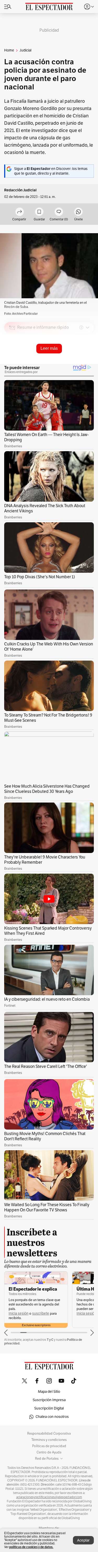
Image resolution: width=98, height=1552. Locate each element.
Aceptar (83, 1540)
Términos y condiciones (49, 1440)
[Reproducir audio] (12, 357)
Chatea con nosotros (52, 1416)
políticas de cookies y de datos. (31, 1547)
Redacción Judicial (20, 190)
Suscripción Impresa (49, 1400)
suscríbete (40, 1313)
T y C (50, 1340)
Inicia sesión (18, 1313)
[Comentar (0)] (59, 212)
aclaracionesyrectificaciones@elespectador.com (49, 1497)
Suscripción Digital (49, 1408)
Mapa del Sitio (49, 1391)
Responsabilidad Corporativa (49, 1433)
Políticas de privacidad (49, 1446)
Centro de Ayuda (49, 1452)
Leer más (49, 348)
